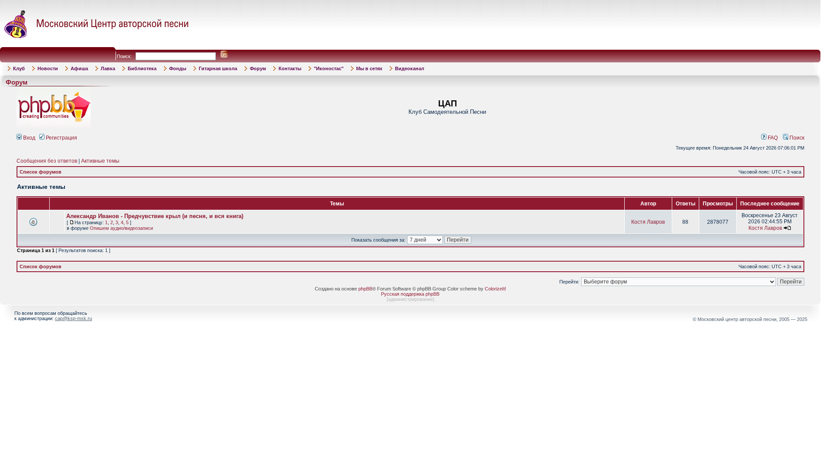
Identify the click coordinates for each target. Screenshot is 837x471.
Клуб (19, 68)
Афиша (79, 68)
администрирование (410, 299)
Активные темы (100, 161)
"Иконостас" (329, 68)
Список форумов (40, 171)
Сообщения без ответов (47, 161)
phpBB (365, 288)
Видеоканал (409, 68)
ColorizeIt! (495, 288)
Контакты (290, 68)
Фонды (177, 68)
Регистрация (60, 138)
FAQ (772, 138)
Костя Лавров (648, 222)
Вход (28, 138)
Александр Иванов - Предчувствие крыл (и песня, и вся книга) (154, 216)
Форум (258, 68)
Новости (47, 68)
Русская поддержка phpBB (410, 294)
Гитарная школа (218, 68)
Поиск (796, 138)
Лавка (108, 68)
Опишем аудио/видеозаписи (121, 228)
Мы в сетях (369, 68)
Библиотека (142, 68)
